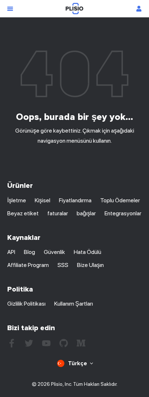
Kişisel (42, 200)
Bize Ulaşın (90, 265)
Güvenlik (54, 252)
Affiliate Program (28, 265)
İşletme (16, 200)
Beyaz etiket (23, 213)
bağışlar (86, 213)
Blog (29, 252)
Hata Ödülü (87, 252)
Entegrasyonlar (123, 213)
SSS (63, 265)
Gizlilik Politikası (26, 303)
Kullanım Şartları (73, 303)
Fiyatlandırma (75, 200)
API (11, 252)
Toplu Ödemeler (120, 200)
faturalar (57, 213)
